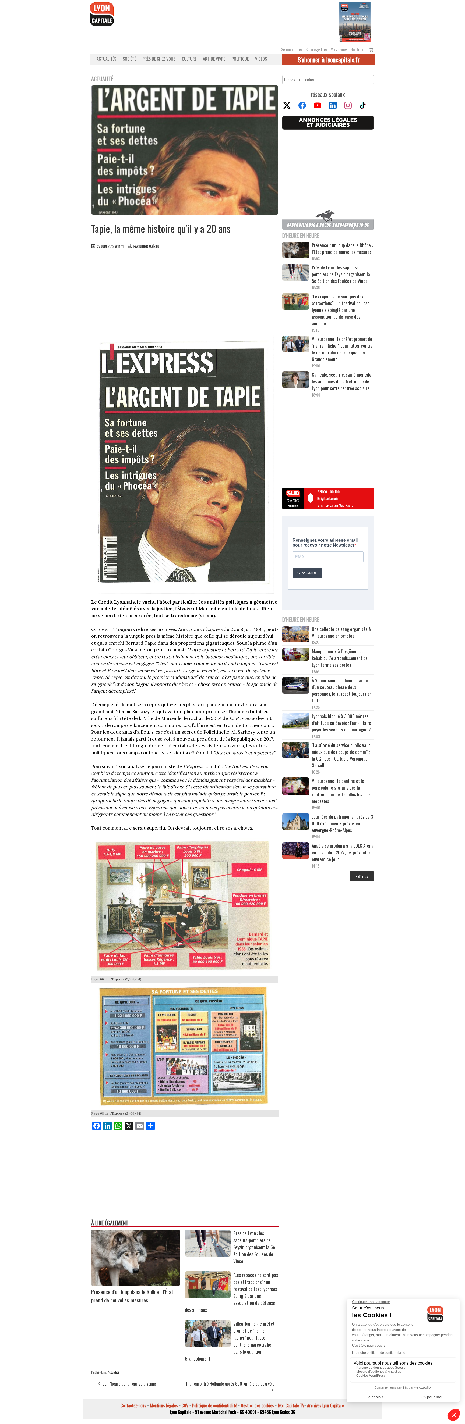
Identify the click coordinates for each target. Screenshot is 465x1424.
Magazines (339, 49)
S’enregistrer (316, 49)
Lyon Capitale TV (291, 1405)
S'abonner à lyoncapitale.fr (329, 59)
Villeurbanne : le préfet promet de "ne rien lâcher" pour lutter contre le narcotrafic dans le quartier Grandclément (342, 349)
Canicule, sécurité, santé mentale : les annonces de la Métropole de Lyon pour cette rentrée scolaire (342, 381)
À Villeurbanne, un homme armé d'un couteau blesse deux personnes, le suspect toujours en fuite (342, 690)
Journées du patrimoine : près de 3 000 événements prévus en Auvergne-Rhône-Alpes (342, 823)
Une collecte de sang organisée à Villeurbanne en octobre (341, 632)
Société (129, 59)
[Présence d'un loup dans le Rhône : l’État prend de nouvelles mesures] (135, 1284)
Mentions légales (164, 1405)
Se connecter (291, 49)
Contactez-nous (133, 1405)
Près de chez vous (158, 59)
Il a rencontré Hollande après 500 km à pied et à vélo (230, 1383)
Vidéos (261, 59)
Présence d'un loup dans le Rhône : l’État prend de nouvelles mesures (132, 1295)
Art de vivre (214, 59)
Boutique (358, 49)
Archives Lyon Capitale (325, 1405)
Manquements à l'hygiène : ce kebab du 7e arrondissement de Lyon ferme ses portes (340, 658)
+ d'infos (361, 876)
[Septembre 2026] (355, 22)
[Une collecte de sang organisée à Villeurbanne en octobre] (295, 635)
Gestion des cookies (257, 1405)
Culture (189, 59)
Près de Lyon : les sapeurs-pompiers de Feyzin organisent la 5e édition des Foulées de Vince (254, 1247)
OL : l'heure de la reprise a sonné (129, 1383)
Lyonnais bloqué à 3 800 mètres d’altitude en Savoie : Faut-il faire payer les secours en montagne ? (341, 723)
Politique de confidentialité (214, 1405)
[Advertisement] (185, 293)
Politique (240, 59)
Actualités (106, 59)
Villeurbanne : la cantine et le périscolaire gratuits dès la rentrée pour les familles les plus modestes (341, 790)
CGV (185, 1405)
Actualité (113, 1372)
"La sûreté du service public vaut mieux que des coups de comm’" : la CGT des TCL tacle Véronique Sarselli (341, 755)
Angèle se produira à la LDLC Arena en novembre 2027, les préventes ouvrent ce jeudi (343, 852)
